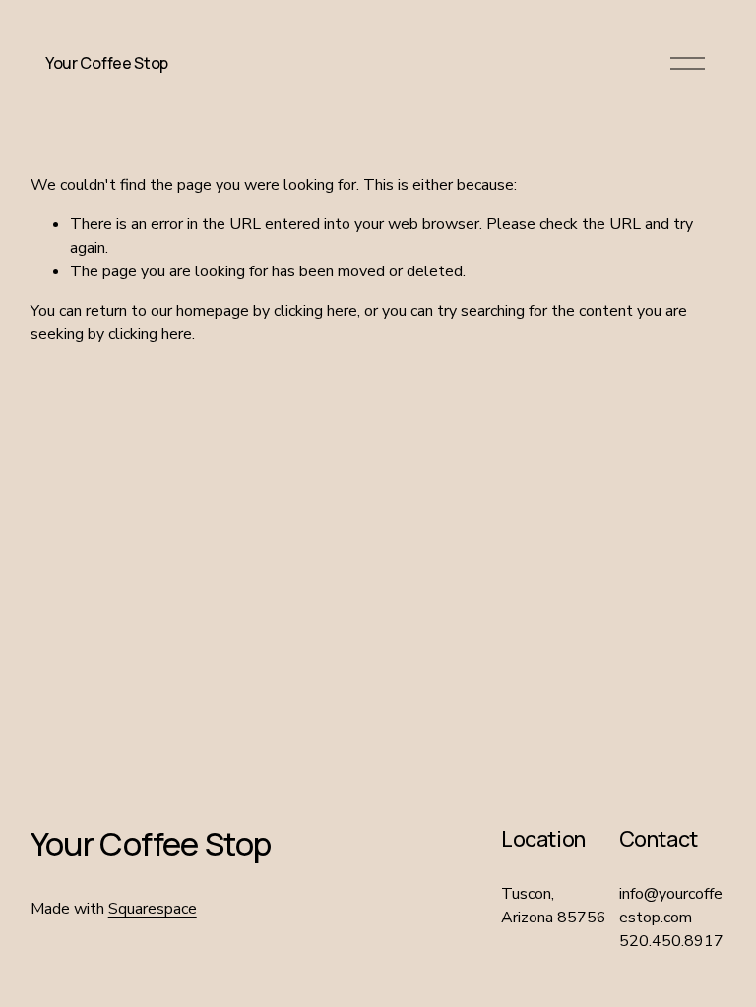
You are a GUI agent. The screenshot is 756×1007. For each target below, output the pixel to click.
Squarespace (152, 908)
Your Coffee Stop (106, 63)
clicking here (315, 311)
